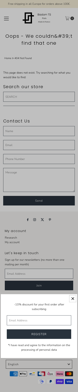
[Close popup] (72, 298)
